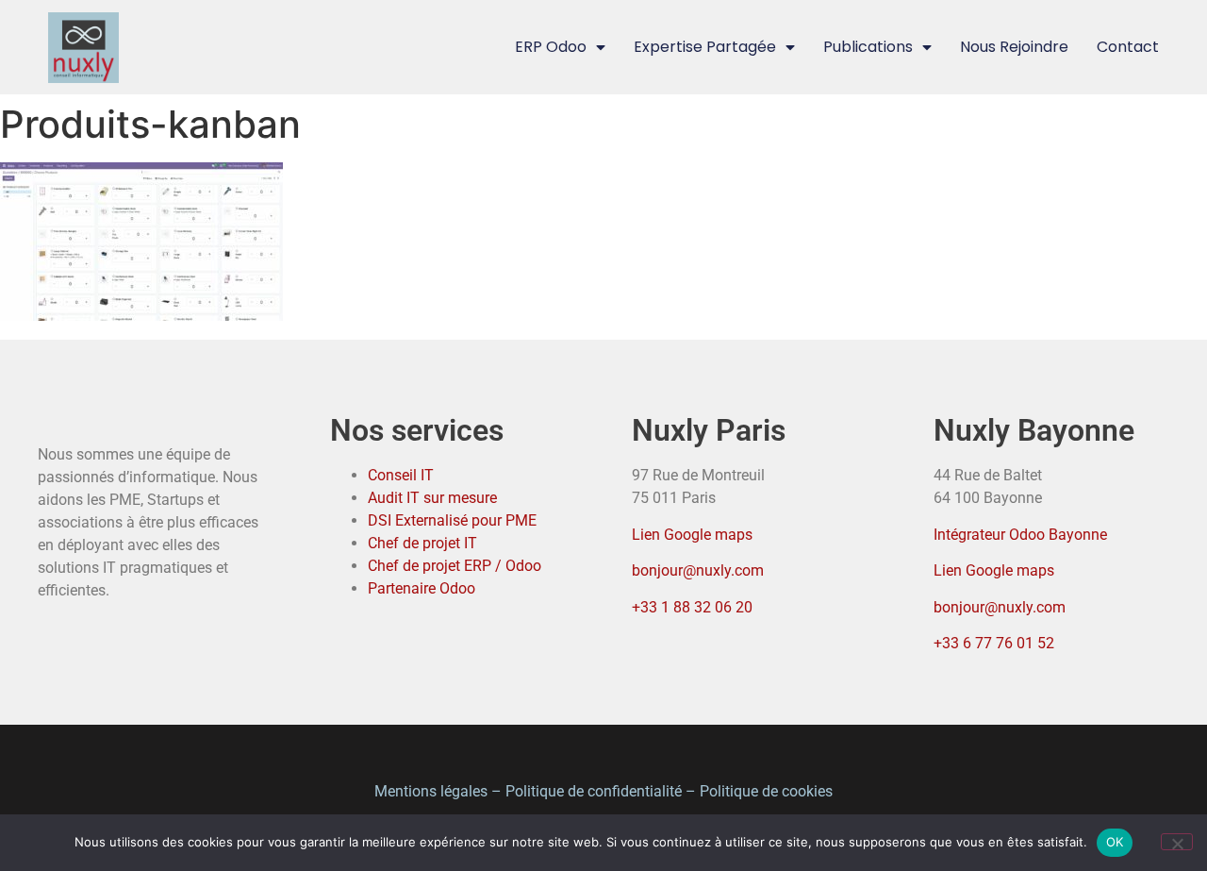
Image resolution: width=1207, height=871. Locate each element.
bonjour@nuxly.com (698, 570)
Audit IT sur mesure (432, 498)
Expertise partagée (705, 47)
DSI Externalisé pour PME (452, 520)
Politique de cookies (766, 791)
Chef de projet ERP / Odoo (454, 566)
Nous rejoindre (1014, 47)
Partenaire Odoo (421, 588)
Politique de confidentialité (593, 791)
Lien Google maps (692, 535)
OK (1115, 841)
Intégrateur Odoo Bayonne (1020, 535)
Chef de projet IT (422, 543)
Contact (1128, 47)
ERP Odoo (551, 47)
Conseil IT (401, 475)
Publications (868, 47)
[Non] (1177, 841)
